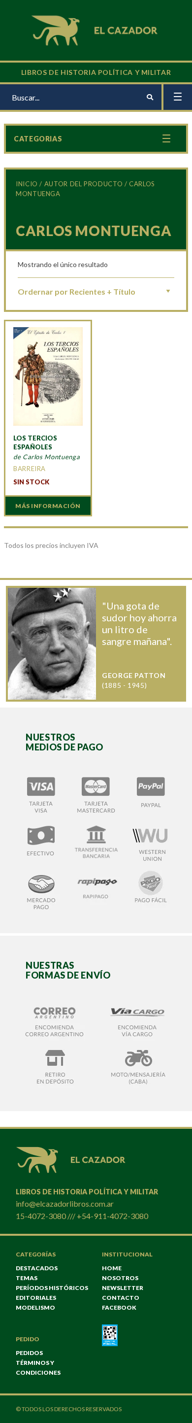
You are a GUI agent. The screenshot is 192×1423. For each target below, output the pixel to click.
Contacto (120, 1297)
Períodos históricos (52, 1287)
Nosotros (120, 1278)
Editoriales (36, 1297)
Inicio (27, 184)
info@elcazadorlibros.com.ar (65, 1203)
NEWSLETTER (122, 1287)
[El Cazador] (96, 29)
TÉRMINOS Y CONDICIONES (38, 1367)
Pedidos (29, 1352)
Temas (26, 1278)
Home (112, 1268)
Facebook (119, 1307)
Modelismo (35, 1307)
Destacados (37, 1268)
